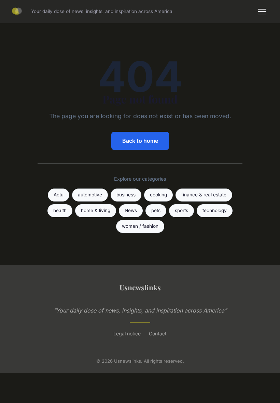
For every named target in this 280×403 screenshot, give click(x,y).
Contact (158, 333)
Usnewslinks (140, 287)
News (131, 210)
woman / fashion (140, 226)
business (126, 194)
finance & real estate (203, 194)
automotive (90, 194)
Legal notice (127, 333)
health (60, 210)
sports (181, 210)
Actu (59, 194)
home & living (95, 210)
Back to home (140, 140)
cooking (158, 194)
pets (155, 210)
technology (214, 210)
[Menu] (262, 11)
